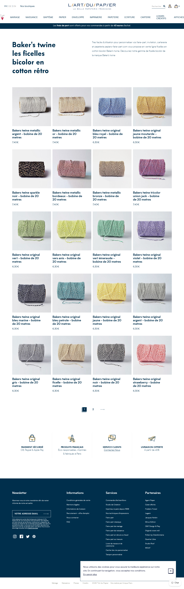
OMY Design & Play (152, 526)
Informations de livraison (76, 509)
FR (5, 6)
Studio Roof (149, 544)
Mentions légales (73, 505)
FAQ (68, 522)
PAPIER (62, 17)
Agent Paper (150, 500)
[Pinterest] (34, 537)
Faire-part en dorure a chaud (117, 535)
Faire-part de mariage (114, 526)
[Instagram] (14, 537)
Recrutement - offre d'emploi (78, 513)
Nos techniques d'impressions (117, 513)
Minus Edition (150, 522)
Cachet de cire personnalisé (117, 550)
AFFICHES (179, 17)
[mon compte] (170, 6)
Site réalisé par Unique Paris (121, 583)
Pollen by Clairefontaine (154, 535)
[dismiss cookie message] (170, 571)
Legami (148, 513)
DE (10, 6)
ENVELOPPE (78, 17)
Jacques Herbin (151, 518)
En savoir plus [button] (90, 575)
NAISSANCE (32, 17)
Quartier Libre (150, 539)
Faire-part (110, 518)
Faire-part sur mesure (114, 539)
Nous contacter (73, 518)
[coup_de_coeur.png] (2, 17)
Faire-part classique (113, 522)
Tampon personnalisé (114, 555)
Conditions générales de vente (78, 500)
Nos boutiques (27, 6)
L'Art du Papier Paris (92, 6)
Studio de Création (113, 505)
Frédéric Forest (151, 509)
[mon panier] (176, 6)
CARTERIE (146, 17)
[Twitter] (27, 537)
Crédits (85, 583)
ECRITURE (129, 17)
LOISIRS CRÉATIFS (161, 17)
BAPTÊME (48, 17)
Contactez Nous (112, 450)
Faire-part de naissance (115, 531)
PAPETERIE (113, 17)
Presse (76, 583)
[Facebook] (21, 537)
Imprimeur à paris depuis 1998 (117, 509)
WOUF (148, 548)
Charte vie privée (33, 528)
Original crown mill (152, 531)
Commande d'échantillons (116, 500)
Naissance (66, 583)
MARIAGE (15, 17)
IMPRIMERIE (96, 17)
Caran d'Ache (150, 505)
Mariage (55, 583)
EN (14, 6)
